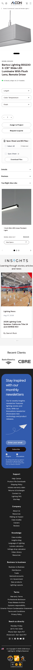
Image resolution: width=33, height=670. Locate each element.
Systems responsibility (16, 605)
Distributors (16, 570)
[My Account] (6, 3)
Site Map (16, 499)
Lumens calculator (17, 546)
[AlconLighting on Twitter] (12, 639)
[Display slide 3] (19, 250)
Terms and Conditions (16, 611)
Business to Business (16, 567)
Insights (8, 456)
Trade (16, 573)
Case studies (16, 520)
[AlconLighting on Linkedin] (23, 639)
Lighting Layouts (16, 585)
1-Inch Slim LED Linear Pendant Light (15, 229)
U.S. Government (16, 579)
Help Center (16, 478)
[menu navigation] (30, 3)
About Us (16, 511)
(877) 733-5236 (16, 629)
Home (4, 8)
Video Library (16, 552)
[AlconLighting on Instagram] (10, 639)
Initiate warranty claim (16, 487)
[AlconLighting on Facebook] (18, 639)
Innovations (20, 456)
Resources (16, 514)
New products (16, 582)
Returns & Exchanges (16, 490)
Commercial (10, 8)
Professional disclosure (16, 599)
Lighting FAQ (16, 496)
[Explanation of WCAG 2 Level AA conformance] (16, 664)
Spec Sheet (12, 154)
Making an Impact (16, 517)
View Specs (10, 242)
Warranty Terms (16, 596)
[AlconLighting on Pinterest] (15, 639)
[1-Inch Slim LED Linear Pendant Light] (16, 207)
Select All (11, 146)
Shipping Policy (16, 484)
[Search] (2, 3)
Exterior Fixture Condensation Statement (16, 608)
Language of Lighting (16, 543)
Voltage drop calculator (16, 549)
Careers (16, 523)
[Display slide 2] (16, 250)
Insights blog (16, 540)
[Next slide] (31, 250)
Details (4, 169)
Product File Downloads (16, 481)
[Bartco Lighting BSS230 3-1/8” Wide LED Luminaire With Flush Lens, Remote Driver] (16, 53)
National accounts (16, 576)
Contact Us (16, 493)
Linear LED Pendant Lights (21, 8)
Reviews (4, 176)
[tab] (15, 340)
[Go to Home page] (16, 3)
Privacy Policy (16, 614)
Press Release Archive (16, 602)
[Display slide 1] (14, 250)
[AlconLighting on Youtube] (21, 639)
